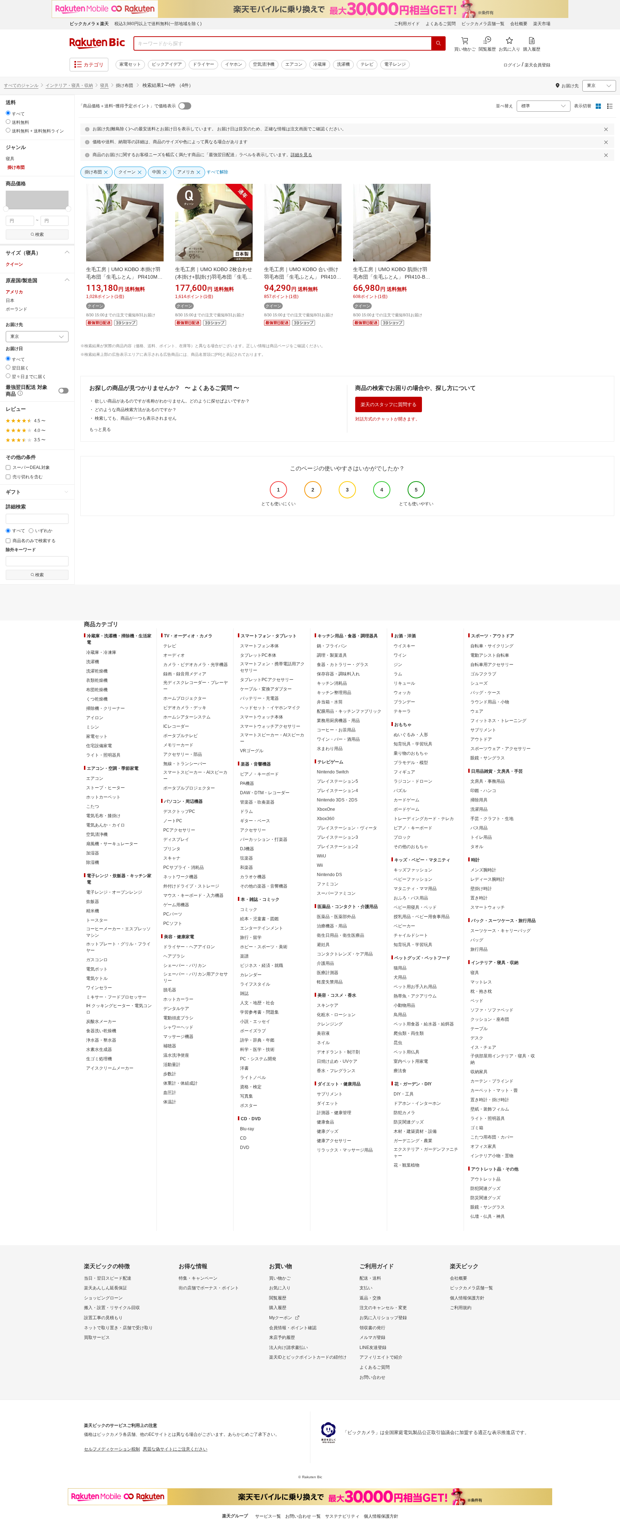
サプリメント (330, 1094)
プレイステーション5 (337, 781)
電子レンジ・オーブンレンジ (114, 892)
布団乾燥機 (97, 689)
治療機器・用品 (332, 926)
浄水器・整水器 (101, 1040)
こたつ (92, 806)
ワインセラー (99, 987)
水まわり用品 (330, 748)
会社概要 (518, 23)
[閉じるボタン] (607, 129)
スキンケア (327, 1005)
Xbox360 (325, 818)
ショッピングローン (103, 1297)
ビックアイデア (167, 64)
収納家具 (479, 1071)
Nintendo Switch (333, 771)
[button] (14, 200)
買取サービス (97, 1337)
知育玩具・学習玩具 (413, 743)
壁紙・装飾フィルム (489, 1109)
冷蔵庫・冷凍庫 (101, 652)
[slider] (6, 208)
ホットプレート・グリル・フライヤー (118, 947)
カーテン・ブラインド (491, 1081)
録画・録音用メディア (184, 673)
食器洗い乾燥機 (101, 1030)
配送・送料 (370, 1278)
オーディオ (174, 655)
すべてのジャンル (21, 85)
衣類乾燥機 (97, 680)
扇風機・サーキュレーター (112, 843)
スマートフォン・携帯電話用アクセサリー (272, 667)
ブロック (402, 837)
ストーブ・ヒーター (105, 787)
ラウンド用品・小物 (489, 701)
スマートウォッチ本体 (261, 717)
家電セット (130, 64)
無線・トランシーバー (184, 763)
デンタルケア (176, 1008)
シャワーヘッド (178, 1027)
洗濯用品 (479, 809)
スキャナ (171, 858)
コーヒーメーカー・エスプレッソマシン (118, 932)
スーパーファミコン (336, 893)
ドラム (246, 811)
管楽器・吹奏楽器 (257, 802)
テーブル (479, 1028)
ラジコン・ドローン (413, 781)
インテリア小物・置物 (491, 1155)
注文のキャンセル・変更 (383, 1307)
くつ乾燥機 (97, 699)
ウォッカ (402, 692)
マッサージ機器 (178, 1036)
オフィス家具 (483, 1146)
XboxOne (326, 809)
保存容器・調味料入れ (338, 673)
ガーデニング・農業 (413, 1140)
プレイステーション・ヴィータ (347, 827)
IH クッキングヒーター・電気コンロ (119, 1009)
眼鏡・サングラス (487, 757)
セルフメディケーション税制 (112, 1449)
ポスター (248, 1105)
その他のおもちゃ (411, 846)
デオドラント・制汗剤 (338, 1052)
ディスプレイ (176, 839)
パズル (400, 790)
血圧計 (169, 1092)
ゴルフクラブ (483, 673)
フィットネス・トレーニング (498, 720)
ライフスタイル (255, 984)
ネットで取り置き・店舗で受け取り (118, 1327)
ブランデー (404, 701)
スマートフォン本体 (259, 645)
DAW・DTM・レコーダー (265, 792)
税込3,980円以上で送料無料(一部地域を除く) (158, 23)
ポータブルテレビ (180, 735)
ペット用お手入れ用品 (415, 986)
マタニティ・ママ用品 (415, 888)
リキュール (404, 683)
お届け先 (14, 324)
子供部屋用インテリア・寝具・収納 (502, 1059)
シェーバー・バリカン (184, 965)
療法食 (400, 1070)
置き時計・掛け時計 (489, 1099)
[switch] (63, 391)
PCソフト (172, 923)
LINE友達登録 (373, 1347)
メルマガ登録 (372, 1337)
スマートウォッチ (487, 907)
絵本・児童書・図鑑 (259, 918)
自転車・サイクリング (491, 645)
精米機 (92, 910)
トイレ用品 (481, 837)
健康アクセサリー (334, 1140)
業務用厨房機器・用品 (338, 720)
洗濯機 (343, 64)
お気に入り (280, 1287)
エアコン (293, 64)
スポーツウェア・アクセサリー (500, 748)
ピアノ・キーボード (259, 774)
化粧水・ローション (336, 1014)
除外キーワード (21, 550)
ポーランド (16, 309)
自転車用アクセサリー (491, 664)
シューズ (479, 683)
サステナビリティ (342, 1516)
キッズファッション (413, 869)
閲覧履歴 (277, 1297)
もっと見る (100, 429)
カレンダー (251, 974)
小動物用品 (404, 1005)
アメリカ (14, 291)
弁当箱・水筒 (330, 701)
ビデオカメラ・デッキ (184, 707)
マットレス (481, 982)
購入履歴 (277, 1307)
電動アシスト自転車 (489, 655)
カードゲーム (406, 799)
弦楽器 (246, 858)
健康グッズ (327, 1131)
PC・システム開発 (258, 1058)
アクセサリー (253, 830)
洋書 (244, 1068)
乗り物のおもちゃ (411, 753)
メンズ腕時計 (483, 869)
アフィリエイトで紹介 (381, 1357)
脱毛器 (169, 989)
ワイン (400, 655)
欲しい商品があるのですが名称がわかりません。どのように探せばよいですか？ (172, 401)
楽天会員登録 (537, 65)
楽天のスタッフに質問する (389, 404)
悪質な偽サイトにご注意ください (175, 1449)
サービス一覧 (268, 1516)
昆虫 (398, 1042)
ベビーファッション (413, 879)
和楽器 (246, 867)
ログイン (512, 65)
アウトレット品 (485, 1179)
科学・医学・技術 (257, 1049)
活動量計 (171, 1064)
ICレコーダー (176, 726)
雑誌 (244, 993)
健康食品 (325, 1122)
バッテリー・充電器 (259, 698)
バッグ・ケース (485, 692)
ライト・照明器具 (103, 755)
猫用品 (400, 968)
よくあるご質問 (441, 23)
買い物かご (280, 1278)
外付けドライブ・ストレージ (191, 886)
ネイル (323, 1042)
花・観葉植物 (406, 1165)
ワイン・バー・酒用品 (338, 739)
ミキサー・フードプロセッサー (116, 997)
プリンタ (171, 848)
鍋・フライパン (332, 645)
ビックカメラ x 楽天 (89, 23)
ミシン (92, 727)
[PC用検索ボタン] (438, 43)
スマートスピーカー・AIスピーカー (195, 775)
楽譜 (244, 956)
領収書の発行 (372, 1327)
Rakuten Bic (97, 43)
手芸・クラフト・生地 (491, 818)
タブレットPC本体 (258, 655)
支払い (366, 1287)
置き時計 (479, 898)
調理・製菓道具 (332, 655)
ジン (398, 664)
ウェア (476, 711)
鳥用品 (400, 1014)
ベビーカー (404, 926)
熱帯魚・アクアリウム (415, 996)
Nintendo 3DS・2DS (337, 799)
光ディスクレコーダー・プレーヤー (195, 686)
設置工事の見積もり (103, 1317)
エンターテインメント (261, 928)
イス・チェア (483, 1047)
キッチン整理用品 (334, 692)
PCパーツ (172, 914)
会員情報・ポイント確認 (292, 1327)
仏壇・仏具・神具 (487, 1216)
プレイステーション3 (337, 837)
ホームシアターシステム (187, 717)
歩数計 (169, 1073)
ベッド (476, 1000)
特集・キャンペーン (198, 1278)
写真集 (246, 1096)
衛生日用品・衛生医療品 (340, 935)
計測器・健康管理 (334, 1112)
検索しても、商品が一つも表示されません (136, 418)
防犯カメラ (404, 1112)
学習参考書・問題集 (259, 1012)
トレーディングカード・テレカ (424, 818)
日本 (10, 300)
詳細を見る (301, 154)
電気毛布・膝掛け (103, 815)
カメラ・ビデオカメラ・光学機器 (195, 664)
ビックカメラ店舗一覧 (482, 23)
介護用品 (325, 963)
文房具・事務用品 (487, 781)
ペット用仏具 (406, 1052)
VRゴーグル (251, 750)
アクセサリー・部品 (182, 754)
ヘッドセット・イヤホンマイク (270, 707)
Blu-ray (247, 1128)
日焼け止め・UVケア (337, 1061)
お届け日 (14, 348)
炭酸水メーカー (101, 1021)
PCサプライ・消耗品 (183, 867)
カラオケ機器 (253, 876)
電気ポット (97, 969)
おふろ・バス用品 (411, 898)
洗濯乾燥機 (97, 671)
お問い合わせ (372, 1377)
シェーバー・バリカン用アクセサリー (195, 977)
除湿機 (92, 862)
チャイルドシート (411, 935)
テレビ (367, 64)
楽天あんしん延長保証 (105, 1287)
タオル (476, 846)
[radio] (8, 113)
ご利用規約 (460, 1307)
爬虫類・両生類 (409, 1033)
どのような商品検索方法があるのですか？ (136, 409)
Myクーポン (280, 1317)
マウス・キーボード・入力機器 (193, 895)
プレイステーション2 (337, 846)
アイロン (94, 717)
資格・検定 (251, 1086)
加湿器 (92, 853)
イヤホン (233, 64)
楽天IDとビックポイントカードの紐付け (308, 1357)
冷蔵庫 (319, 64)
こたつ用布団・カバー (491, 1137)
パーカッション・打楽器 (263, 839)
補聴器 (169, 1045)
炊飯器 (92, 901)
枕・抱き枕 (481, 991)
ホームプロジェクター (184, 698)
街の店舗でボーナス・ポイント (209, 1287)
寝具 (104, 85)
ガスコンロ (97, 959)
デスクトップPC (179, 811)
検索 (39, 234)
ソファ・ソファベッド (491, 1010)
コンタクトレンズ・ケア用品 (345, 954)
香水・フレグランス (336, 1070)
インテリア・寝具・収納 (69, 85)
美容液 (323, 1033)
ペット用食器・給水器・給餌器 (424, 1024)
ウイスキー (404, 645)
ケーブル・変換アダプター (266, 689)
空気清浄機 (263, 64)
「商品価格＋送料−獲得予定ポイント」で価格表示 (127, 105)
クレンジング (330, 1024)
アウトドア (481, 739)
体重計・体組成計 (180, 1083)
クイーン (14, 264)
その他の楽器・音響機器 (263, 886)
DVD (244, 1147)
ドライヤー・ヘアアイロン (189, 946)
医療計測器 (327, 972)
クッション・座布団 (489, 1019)
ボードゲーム (406, 809)
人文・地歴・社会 (257, 1002)
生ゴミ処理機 (99, 1058)
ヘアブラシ (174, 956)
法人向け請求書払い (288, 1347)
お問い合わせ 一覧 (303, 1516)
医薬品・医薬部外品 (336, 916)
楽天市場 (541, 23)
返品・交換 (370, 1297)
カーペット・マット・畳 (494, 1090)
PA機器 (247, 783)
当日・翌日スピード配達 (107, 1278)
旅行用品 (479, 949)
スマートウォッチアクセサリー (270, 726)
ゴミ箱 (476, 1127)
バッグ (476, 940)
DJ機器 (247, 848)
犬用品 (400, 977)
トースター (97, 920)
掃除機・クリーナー (105, 708)
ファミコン (327, 884)
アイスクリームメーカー (109, 1068)
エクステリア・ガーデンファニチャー (426, 1152)
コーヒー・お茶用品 (336, 729)
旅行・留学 (251, 937)
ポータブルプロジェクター (189, 788)
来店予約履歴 (282, 1337)
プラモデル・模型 (411, 762)
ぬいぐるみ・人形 (411, 734)
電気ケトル (97, 978)
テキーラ (402, 711)
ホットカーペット (103, 797)
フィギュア (404, 771)
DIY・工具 (404, 1094)
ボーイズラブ (253, 1030)
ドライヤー (203, 64)
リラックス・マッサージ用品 (345, 1150)
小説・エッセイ (255, 1021)
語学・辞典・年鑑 (257, 1040)
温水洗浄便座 (176, 1055)
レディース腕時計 (487, 879)
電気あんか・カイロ (105, 825)
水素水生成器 (99, 1049)
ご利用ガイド (407, 23)
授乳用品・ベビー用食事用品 (422, 916)
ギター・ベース (255, 820)
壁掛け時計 (481, 888)
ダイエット (327, 1103)
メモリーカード (178, 745)
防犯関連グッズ (485, 1188)
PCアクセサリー (179, 830)
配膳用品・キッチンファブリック (349, 711)
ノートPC (172, 820)
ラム (398, 673)
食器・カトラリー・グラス (342, 664)
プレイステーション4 (337, 790)
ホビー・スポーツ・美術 (263, 946)
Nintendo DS (329, 874)
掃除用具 (479, 799)
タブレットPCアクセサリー (266, 679)
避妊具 (323, 944)
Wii (320, 865)
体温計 (169, 1101)
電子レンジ (395, 64)
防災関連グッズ (409, 1122)
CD (243, 1138)
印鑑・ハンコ (483, 790)
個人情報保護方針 (467, 1297)
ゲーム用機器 (176, 904)
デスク (476, 1038)
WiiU (321, 855)
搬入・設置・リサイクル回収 (112, 1307)
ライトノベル (253, 1077)
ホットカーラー (178, 999)
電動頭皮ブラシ (178, 1017)
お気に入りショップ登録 (383, 1317)
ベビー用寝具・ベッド (415, 907)
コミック (248, 909)
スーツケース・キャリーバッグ (500, 930)
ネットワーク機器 (180, 876)
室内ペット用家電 (411, 1061)
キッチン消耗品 (332, 683)
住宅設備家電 (99, 745)
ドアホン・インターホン (417, 1103)
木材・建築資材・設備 (415, 1131)
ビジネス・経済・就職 (261, 965)
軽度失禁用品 (330, 982)
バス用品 (479, 827)
